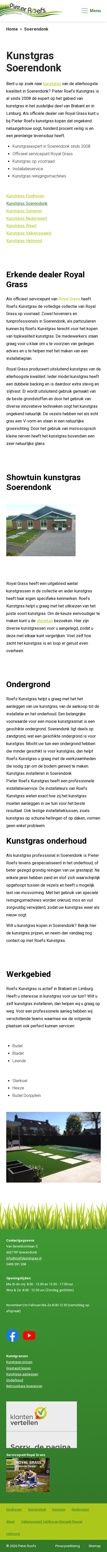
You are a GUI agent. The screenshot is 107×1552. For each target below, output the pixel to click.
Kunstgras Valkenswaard (28, 233)
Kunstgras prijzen (19, 1362)
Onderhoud (14, 1380)
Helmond (13, 1534)
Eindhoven (14, 1509)
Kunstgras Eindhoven (25, 196)
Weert (10, 1522)
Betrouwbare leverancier (24, 1386)
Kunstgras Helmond (24, 240)
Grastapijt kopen (18, 1368)
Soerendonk (36, 29)
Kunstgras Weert (21, 225)
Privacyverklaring (67, 1546)
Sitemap (95, 1546)
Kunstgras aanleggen (22, 1374)
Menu (95, 10)
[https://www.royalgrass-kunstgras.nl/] (28, 1491)
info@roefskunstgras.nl (24, 1258)
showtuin (45, 620)
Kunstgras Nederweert (26, 218)
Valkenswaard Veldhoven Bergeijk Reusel (51, 1522)
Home (12, 29)
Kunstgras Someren (24, 211)
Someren (58, 1509)
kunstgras (52, 83)
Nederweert (80, 1509)
